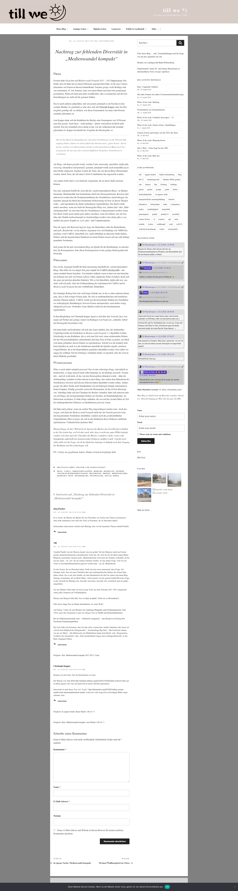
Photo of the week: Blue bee (148, 155)
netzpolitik (96, 476)
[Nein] (234, 886)
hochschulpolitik (145, 194)
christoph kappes (82, 471)
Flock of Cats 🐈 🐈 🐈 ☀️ (154, 372)
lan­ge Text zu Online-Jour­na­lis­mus (76, 604)
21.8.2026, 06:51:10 (166, 354)
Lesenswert (116, 28)
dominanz (109, 471)
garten (141, 189)
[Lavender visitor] (159, 492)
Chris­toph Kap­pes (107, 106)
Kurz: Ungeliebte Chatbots (147, 86)
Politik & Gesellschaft (135, 28)
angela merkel (150, 174)
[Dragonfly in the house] (162, 489)
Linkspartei (175, 204)
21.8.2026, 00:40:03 (147, 375)
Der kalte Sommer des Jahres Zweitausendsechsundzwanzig (160, 94)
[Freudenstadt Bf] (144, 495)
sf (154, 219)
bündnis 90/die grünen (171, 179)
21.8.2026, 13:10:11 (163, 268)
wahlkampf (161, 224)
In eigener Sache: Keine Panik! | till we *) (78, 711)
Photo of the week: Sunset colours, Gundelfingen (156, 125)
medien (107, 473)
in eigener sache (161, 194)
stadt (176, 219)
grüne (167, 189)
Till (55, 542)
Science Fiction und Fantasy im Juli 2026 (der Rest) (157, 132)
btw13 (141, 179)
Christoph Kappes (62, 666)
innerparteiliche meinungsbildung (152, 199)
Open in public (91, 598)
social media (112, 476)
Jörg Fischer (59, 508)
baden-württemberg (167, 174)
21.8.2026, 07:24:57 (166, 336)
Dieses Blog (61, 28)
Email (139, 422)
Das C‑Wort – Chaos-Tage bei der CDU (152, 148)
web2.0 (179, 224)
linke (165, 204)
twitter (150, 224)
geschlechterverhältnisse (72, 473)
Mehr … (155, 28)
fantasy (148, 184)
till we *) (175, 10)
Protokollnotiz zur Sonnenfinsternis (151, 109)
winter (161, 229)
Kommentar (59, 749)
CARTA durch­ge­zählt (109, 270)
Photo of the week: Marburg (148, 102)
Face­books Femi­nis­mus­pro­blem (65, 621)
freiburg (163, 184)
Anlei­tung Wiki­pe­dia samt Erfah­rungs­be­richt (103, 610)
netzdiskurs (82, 476)
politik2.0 (164, 214)
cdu (140, 184)
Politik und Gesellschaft (91, 467)
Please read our (155, 434)
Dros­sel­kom (113, 598)
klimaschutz (155, 204)
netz (70, 476)
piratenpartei (144, 214)
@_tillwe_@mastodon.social (170, 389)
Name (57, 787)
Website (57, 815)
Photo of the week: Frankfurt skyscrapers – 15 (155, 117)
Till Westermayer (104, 41)
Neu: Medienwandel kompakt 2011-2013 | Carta (80, 655)
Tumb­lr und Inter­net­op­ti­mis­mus (110, 612)
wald (171, 224)
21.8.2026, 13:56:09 (166, 245)
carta (67, 471)
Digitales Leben (99, 28)
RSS (179, 398)
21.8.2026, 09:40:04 (166, 312)
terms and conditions (162, 434)
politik (154, 214)
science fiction (144, 219)
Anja (145, 293)
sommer (161, 219)
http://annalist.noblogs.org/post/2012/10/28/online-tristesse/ (98, 680)
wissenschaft (173, 229)
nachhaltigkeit (152, 209)
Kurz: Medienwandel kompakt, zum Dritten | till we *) (83, 722)
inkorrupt (147, 268)
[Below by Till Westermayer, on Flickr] (57, 73)
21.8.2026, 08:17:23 (159, 293)
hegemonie (95, 473)
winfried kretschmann (147, 229)
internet (171, 199)
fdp (155, 184)
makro (141, 209)
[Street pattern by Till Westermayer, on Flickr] (60, 260)
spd (169, 219)
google (158, 189)
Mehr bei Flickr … (144, 510)
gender (120, 471)
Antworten (62, 532)
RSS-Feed (141, 457)
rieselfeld (175, 214)
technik (141, 224)
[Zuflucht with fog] (159, 478)
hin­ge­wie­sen (116, 80)
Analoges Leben (79, 28)
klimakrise (143, 204)
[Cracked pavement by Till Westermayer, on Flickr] (62, 362)
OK (167, 887)
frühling (173, 184)
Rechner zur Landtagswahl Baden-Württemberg (155, 62)
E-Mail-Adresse (61, 801)
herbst (175, 189)
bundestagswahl (153, 179)
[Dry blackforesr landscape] (144, 480)
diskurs (98, 471)
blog (60, 471)
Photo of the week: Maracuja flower (151, 140)
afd (140, 174)
